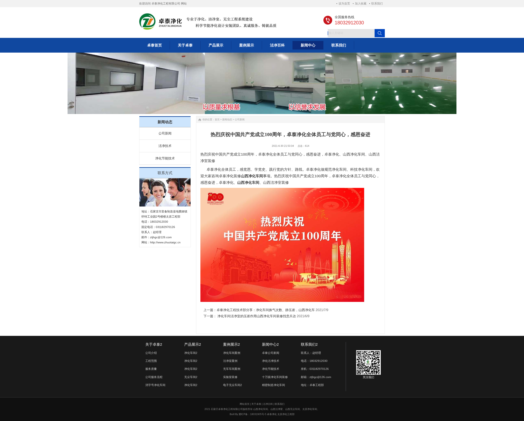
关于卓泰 (256, 404)
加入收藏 (360, 3)
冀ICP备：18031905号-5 (252, 414)
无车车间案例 (231, 368)
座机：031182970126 (315, 368)
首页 (217, 119)
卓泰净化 (339, 176)
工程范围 (151, 360)
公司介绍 (151, 352)
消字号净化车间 (155, 385)
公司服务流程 (154, 377)
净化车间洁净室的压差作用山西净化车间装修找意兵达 (256, 316)
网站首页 (245, 404)
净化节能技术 (165, 158)
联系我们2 (309, 344)
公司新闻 (165, 133)
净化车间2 (190, 352)
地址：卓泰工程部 (312, 385)
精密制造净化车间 (273, 385)
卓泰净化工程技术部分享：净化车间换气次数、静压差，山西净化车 (266, 310)
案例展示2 (231, 344)
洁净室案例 (230, 360)
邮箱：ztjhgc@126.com (316, 377)
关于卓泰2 (153, 344)
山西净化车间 (354, 154)
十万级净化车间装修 (275, 377)
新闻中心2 (270, 344)
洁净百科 (268, 404)
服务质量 (151, 368)
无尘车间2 (190, 377)
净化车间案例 (231, 352)
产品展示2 (192, 344)
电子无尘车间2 (232, 385)
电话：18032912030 (314, 360)
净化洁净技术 (270, 360)
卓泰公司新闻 (270, 352)
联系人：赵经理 (311, 352)
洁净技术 (165, 146)
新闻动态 (227, 119)
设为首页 (344, 3)
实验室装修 (230, 377)
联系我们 (377, 3)
